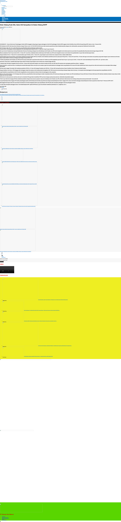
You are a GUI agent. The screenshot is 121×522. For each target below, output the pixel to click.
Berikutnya (3, 257)
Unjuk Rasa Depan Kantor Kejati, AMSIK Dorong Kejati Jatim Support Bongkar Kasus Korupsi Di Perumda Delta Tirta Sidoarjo (22, 95)
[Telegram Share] (2, 99)
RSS (5, 15)
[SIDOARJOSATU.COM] (3, 1)
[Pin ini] (2, 98)
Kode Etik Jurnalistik (5, 517)
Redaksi (3, 519)
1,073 (2, 256)
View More (1, 261)
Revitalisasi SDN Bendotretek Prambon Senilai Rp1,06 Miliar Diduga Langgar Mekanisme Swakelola (17, 148)
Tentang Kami (4, 520)
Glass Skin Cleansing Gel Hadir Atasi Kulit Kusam (10, 94)
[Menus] (0, 2)
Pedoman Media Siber (5, 518)
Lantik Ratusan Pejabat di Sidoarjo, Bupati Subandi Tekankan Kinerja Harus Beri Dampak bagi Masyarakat (18, 206)
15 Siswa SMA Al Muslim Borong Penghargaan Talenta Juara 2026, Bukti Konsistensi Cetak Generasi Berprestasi (19, 161)
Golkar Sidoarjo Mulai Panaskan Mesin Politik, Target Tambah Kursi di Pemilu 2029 (15, 126)
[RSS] (2, 89)
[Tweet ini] (2, 97)
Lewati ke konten (3, 0)
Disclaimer (3, 516)
